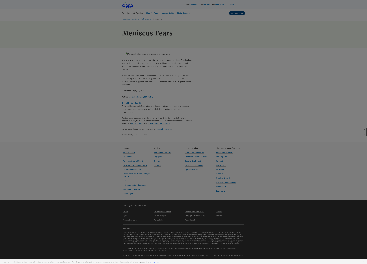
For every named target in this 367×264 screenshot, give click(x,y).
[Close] (364, 261)
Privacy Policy (154, 262)
